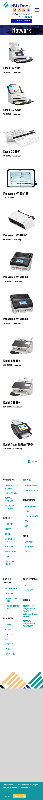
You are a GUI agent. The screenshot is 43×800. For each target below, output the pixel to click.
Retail (7, 556)
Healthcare (9, 546)
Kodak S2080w (11, 360)
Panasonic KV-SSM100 (16, 193)
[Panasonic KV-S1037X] (21, 220)
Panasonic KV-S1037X (15, 235)
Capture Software (31, 490)
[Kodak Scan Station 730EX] (21, 429)
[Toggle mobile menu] (37, 10)
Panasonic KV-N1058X (15, 277)
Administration (30, 506)
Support (8, 624)
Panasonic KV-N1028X (15, 319)
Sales (26, 526)
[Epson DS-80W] (21, 136)
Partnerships (29, 546)
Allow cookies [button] (19, 796)
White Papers (9, 629)
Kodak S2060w (11, 402)
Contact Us (9, 644)
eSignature (9, 593)
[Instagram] (14, 10)
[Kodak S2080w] (21, 345)
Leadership (28, 541)
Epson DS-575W (12, 109)
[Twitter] (28, 10)
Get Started (23, 21)
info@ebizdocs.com (21, 14)
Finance (27, 511)
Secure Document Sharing (11, 599)
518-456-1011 (25, 16)
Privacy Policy (10, 654)
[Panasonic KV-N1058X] (21, 261)
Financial (8, 534)
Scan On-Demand (11, 493)
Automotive (9, 524)
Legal (26, 521)
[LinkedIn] (23, 10)
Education (8, 529)
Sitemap (7, 649)
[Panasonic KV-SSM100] (21, 178)
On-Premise (28, 590)
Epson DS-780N (11, 68)
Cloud (26, 585)
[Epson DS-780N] (21, 52)
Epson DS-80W (11, 151)
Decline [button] (7, 796)
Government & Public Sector (10, 540)
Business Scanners (31, 485)
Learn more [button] (8, 790)
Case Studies (9, 634)
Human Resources (31, 516)
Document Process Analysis (12, 607)
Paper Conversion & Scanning (11, 487)
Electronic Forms (11, 588)
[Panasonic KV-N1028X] (21, 303)
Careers (27, 551)
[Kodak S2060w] (21, 387)
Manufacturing (10, 551)
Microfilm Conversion (9, 499)
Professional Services (9, 562)
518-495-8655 (28, 626)
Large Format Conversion (10, 507)
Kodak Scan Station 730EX (18, 444)
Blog (6, 639)
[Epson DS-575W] (21, 94)
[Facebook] (19, 10)
